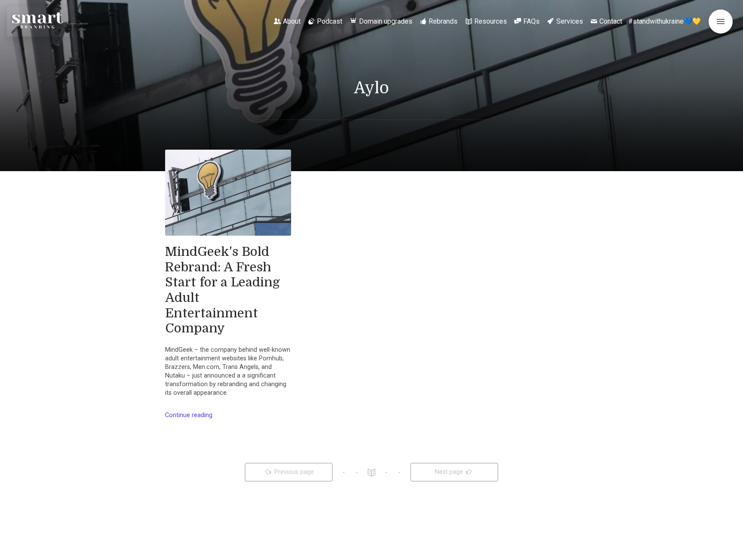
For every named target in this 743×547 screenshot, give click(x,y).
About (292, 21)
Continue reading (188, 415)
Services (569, 21)
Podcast (329, 21)
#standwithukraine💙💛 (664, 21)
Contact (610, 21)
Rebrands (443, 21)
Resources (490, 21)
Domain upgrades (385, 21)
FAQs (531, 21)
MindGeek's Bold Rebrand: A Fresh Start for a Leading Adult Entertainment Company (222, 289)
